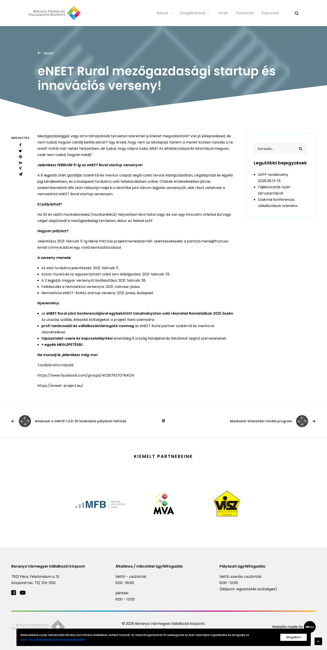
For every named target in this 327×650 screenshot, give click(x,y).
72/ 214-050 (45, 582)
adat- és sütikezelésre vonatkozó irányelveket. (52, 640)
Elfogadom (293, 637)
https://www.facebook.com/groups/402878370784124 (85, 375)
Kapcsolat (270, 13)
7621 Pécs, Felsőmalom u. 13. (35, 576)
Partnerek (245, 13)
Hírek (223, 13)
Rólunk (162, 13)
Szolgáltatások (193, 13)
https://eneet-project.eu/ (60, 385)
